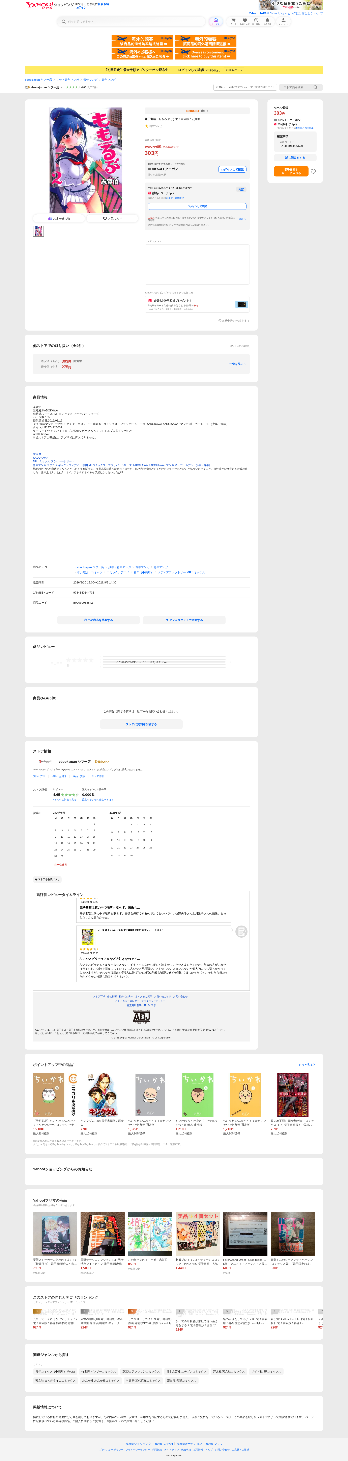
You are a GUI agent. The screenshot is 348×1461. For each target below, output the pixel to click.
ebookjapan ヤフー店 (38, 79)
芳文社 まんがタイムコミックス (55, 1380)
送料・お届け (59, 776)
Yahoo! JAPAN (259, 13)
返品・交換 (79, 776)
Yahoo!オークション (189, 1443)
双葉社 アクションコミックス (141, 1371)
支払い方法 (39, 776)
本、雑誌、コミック (89, 572)
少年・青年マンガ (67, 79)
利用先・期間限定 (175, 198)
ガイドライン (171, 1449)
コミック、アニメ (118, 572)
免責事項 (186, 1449)
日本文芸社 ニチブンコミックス (186, 1371)
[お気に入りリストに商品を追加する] (313, 171)
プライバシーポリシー (111, 1449)
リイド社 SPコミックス (266, 1371)
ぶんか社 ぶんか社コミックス (101, 1380)
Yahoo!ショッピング (138, 1443)
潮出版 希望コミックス (181, 1380)
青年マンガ (90, 79)
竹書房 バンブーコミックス (98, 1371)
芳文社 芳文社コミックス (229, 1371)
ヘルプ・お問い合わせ (217, 1449)
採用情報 (198, 1449)
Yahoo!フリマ (214, 1443)
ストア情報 (98, 776)
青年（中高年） (143, 572)
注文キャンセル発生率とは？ (98, 799)
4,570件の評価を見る (64, 799)
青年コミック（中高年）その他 (55, 1371)
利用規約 (157, 1449)
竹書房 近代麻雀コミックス (143, 1380)
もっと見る (306, 1064)
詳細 (241, 219)
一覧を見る (236, 363)
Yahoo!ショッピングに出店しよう (291, 13)
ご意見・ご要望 (240, 1449)
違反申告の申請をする (236, 320)
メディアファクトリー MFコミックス (181, 572)
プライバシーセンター (138, 1449)
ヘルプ (319, 13)
